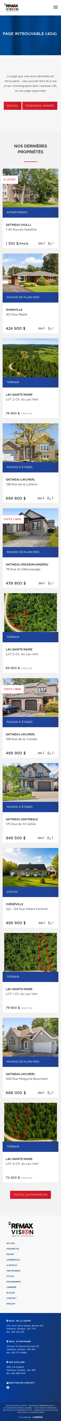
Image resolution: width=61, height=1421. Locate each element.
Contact (12, 1298)
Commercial (13, 1260)
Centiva (37, 1417)
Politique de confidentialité (17, 1410)
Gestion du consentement (31, 1412)
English (11, 1304)
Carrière (11, 1287)
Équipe (10, 1254)
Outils (10, 1276)
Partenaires (13, 1271)
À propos (12, 1265)
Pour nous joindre (40, 106)
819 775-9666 (19, 1353)
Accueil (12, 106)
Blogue (11, 1293)
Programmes (14, 1282)
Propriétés (13, 1249)
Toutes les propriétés (30, 1195)
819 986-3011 (18, 1373)
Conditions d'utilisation (46, 1410)
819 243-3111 (18, 1332)
